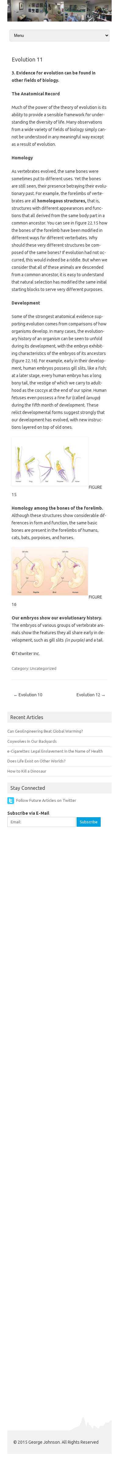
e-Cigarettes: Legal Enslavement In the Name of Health (55, 751)
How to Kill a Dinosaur (26, 771)
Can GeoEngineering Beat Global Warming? (45, 731)
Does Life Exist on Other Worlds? (36, 761)
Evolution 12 (91, 694)
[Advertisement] (59, 894)
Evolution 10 (27, 694)
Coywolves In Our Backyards (32, 741)
